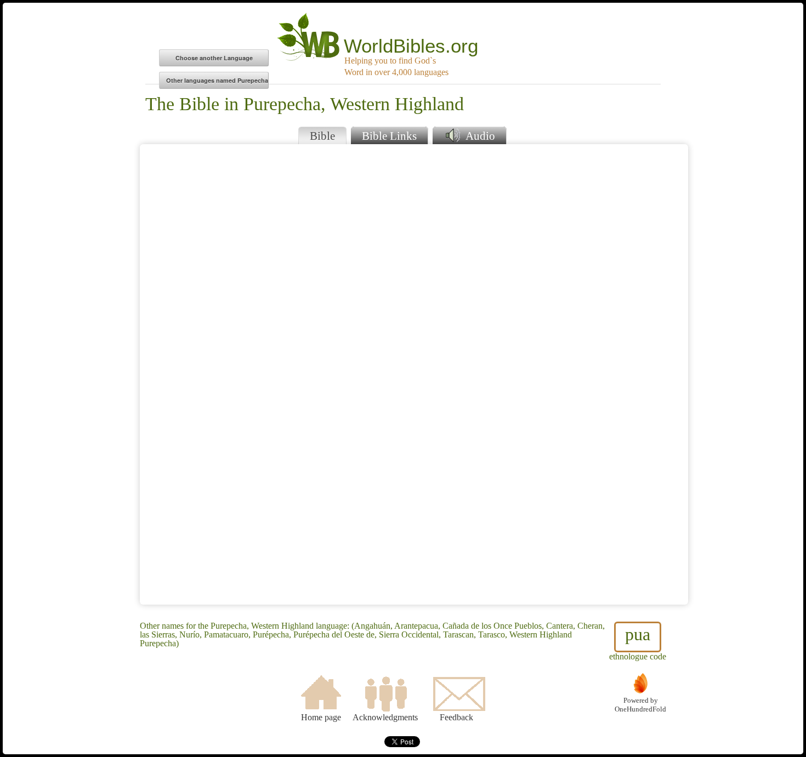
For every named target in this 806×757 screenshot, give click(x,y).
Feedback (456, 717)
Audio (479, 135)
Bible (322, 135)
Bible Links (389, 135)
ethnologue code (637, 642)
